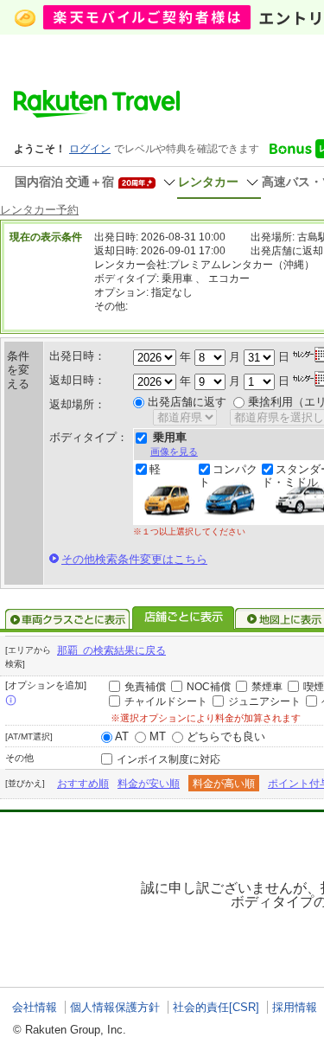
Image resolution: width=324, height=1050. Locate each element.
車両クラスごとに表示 (67, 619)
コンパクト (228, 476)
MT (157, 736)
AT (122, 736)
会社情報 (34, 1007)
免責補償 (145, 687)
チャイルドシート (165, 701)
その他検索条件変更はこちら (134, 559)
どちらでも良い (226, 736)
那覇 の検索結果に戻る (111, 650)
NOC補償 (209, 687)
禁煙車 (267, 687)
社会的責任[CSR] (216, 1007)
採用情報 (294, 1007)
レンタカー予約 (39, 209)
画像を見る (174, 451)
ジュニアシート (264, 701)
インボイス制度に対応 (168, 759)
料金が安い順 (149, 784)
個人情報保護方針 (115, 1007)
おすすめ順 (83, 784)
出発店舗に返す (187, 401)
